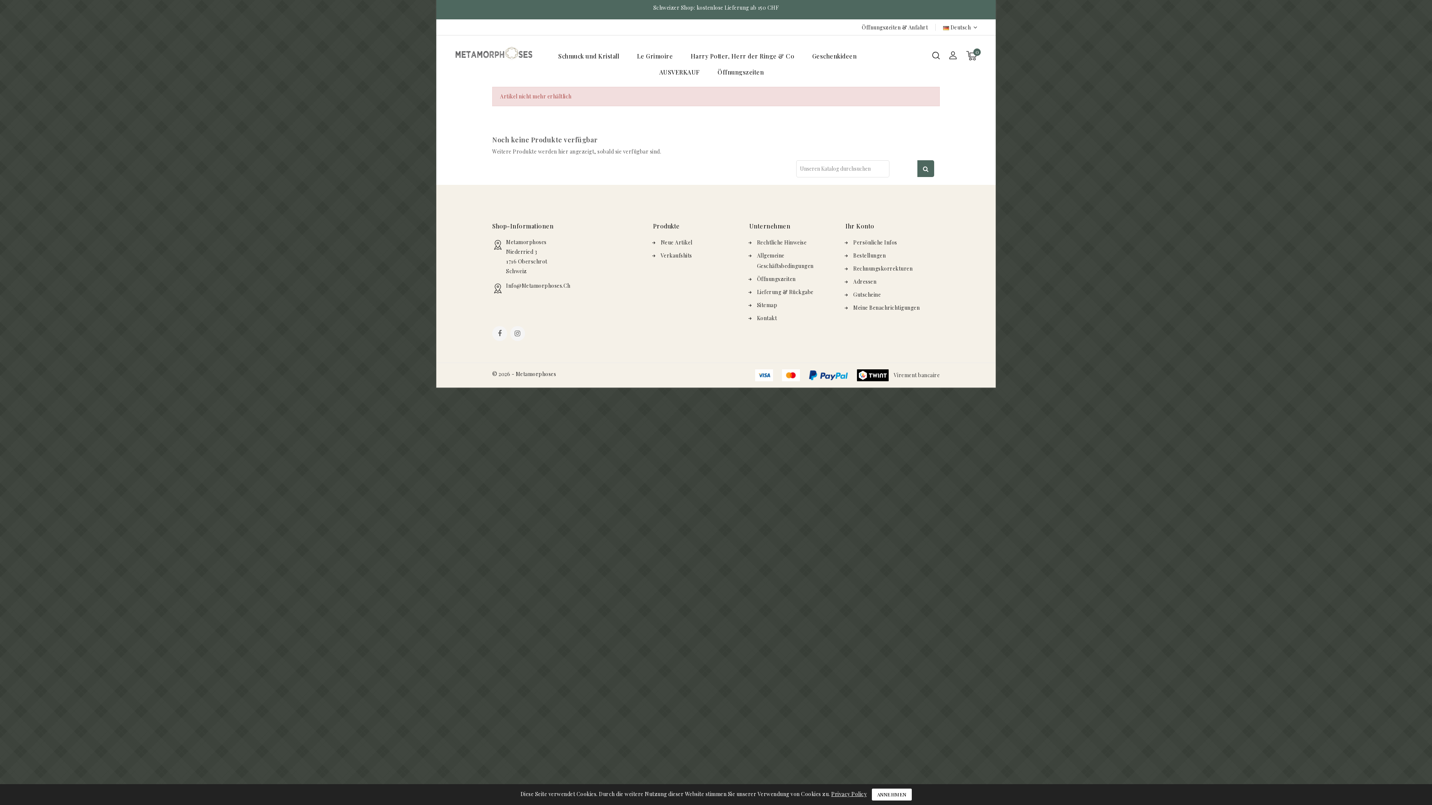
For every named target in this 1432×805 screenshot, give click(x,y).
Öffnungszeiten (740, 72)
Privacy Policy (849, 794)
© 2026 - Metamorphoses (524, 374)
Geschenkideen (834, 56)
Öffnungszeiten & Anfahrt (895, 27)
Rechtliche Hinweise (782, 242)
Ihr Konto (859, 226)
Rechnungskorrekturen (883, 268)
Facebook (500, 334)
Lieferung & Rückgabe (785, 292)
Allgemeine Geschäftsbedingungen (785, 260)
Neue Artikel (677, 242)
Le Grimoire (655, 56)
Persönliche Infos (875, 242)
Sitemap (767, 305)
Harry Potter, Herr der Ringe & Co (743, 56)
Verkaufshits (676, 255)
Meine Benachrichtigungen (886, 307)
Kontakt (767, 318)
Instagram (518, 334)
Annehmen (892, 794)
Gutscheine (867, 294)
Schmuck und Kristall (588, 56)
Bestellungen (869, 255)
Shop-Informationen (522, 226)
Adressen (864, 281)
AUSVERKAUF (679, 72)
